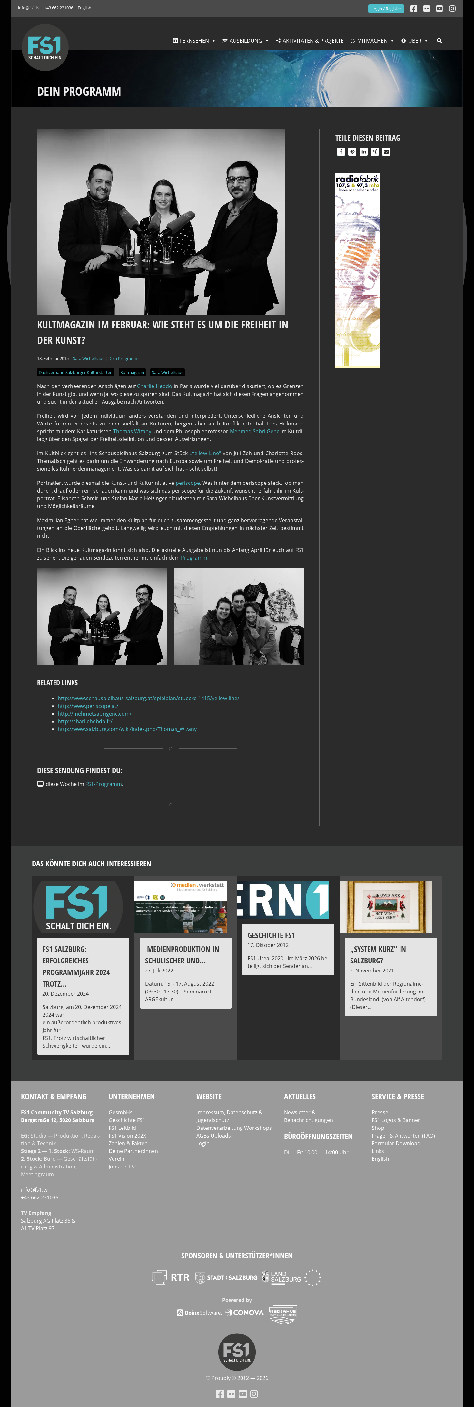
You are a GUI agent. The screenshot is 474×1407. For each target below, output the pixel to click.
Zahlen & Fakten (128, 1143)
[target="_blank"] (452, 9)
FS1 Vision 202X (127, 1135)
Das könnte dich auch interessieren (91, 863)
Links (378, 1151)
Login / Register (386, 9)
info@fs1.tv (29, 8)
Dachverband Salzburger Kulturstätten (76, 372)
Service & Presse (398, 1096)
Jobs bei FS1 (123, 1166)
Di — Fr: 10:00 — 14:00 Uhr (316, 1152)
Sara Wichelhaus (88, 358)
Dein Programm (123, 358)
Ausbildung (246, 40)
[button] (341, 152)
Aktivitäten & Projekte (313, 40)
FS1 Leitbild (122, 1127)
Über (414, 40)
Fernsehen (194, 40)
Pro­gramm (194, 557)
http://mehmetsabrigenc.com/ (95, 713)
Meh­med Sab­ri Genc (254, 431)
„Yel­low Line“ (205, 453)
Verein (116, 1158)
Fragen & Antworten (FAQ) (403, 1135)
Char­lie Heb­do (154, 386)
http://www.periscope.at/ (88, 705)
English (84, 8)
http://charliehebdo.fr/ (85, 721)
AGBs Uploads (213, 1135)
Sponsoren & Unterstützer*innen (237, 1255)
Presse (380, 1112)
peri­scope (188, 482)
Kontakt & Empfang (53, 1096)
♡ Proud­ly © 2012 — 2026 (237, 1378)
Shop (378, 1127)
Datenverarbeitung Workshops (234, 1127)
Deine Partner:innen (133, 1151)
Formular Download (396, 1143)
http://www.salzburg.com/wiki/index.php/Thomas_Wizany (127, 729)
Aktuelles (300, 1096)
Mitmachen (372, 40)
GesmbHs (121, 1112)
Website (209, 1096)
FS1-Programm (103, 783)
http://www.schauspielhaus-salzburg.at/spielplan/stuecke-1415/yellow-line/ (148, 698)
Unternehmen (132, 1096)
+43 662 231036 (58, 8)
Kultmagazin (132, 372)
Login (203, 1143)
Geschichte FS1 (127, 1120)
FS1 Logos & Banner (396, 1120)
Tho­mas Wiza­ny (132, 431)
